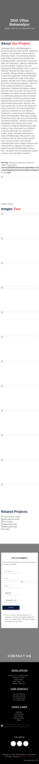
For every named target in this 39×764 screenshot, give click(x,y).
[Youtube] (25, 743)
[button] (19, 531)
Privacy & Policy (27, 756)
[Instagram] (19, 743)
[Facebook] (13, 743)
